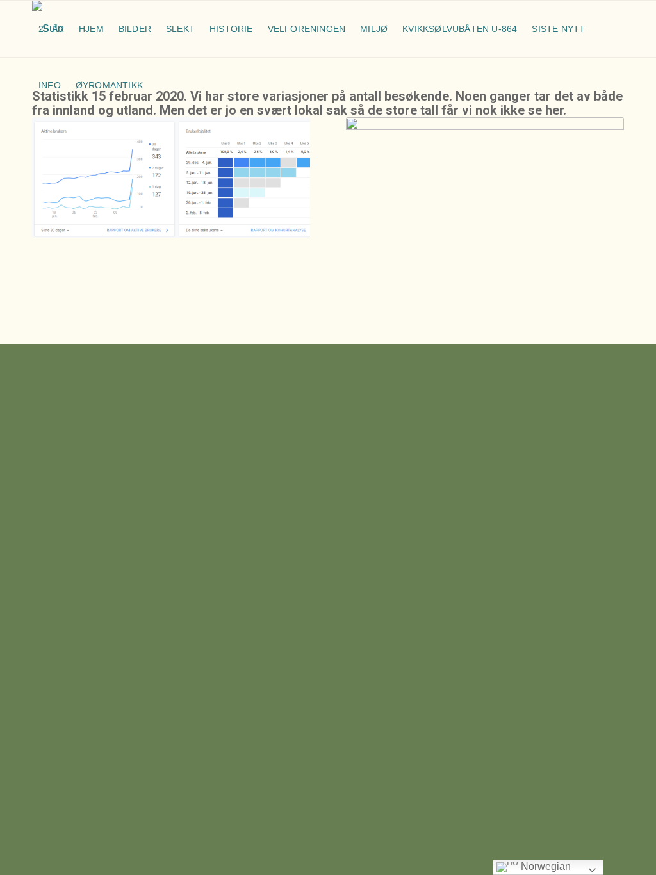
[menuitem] (52, 29)
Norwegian (544, 866)
